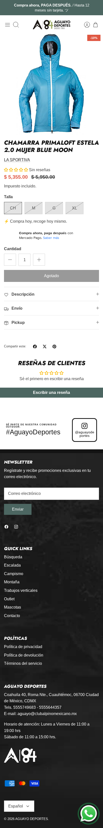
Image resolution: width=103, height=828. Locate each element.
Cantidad (12, 249)
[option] (51, 83)
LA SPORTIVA (17, 160)
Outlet (9, 599)
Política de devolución (23, 655)
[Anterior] (7, 7)
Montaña (12, 582)
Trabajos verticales (21, 590)
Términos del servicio (23, 663)
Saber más (51, 237)
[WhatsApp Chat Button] (88, 813)
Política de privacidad (23, 647)
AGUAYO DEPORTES (31, 819)
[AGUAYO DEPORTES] (51, 25)
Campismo (13, 574)
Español (15, 806)
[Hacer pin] (54, 346)
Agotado (51, 276)
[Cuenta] (84, 24)
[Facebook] (6, 526)
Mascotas (12, 607)
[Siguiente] (96, 7)
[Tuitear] (45, 346)
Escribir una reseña (51, 392)
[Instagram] (16, 526)
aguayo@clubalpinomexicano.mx (47, 714)
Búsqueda (13, 557)
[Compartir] (35, 346)
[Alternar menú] (7, 24)
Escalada (12, 565)
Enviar (18, 509)
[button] (16, 170)
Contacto (12, 616)
